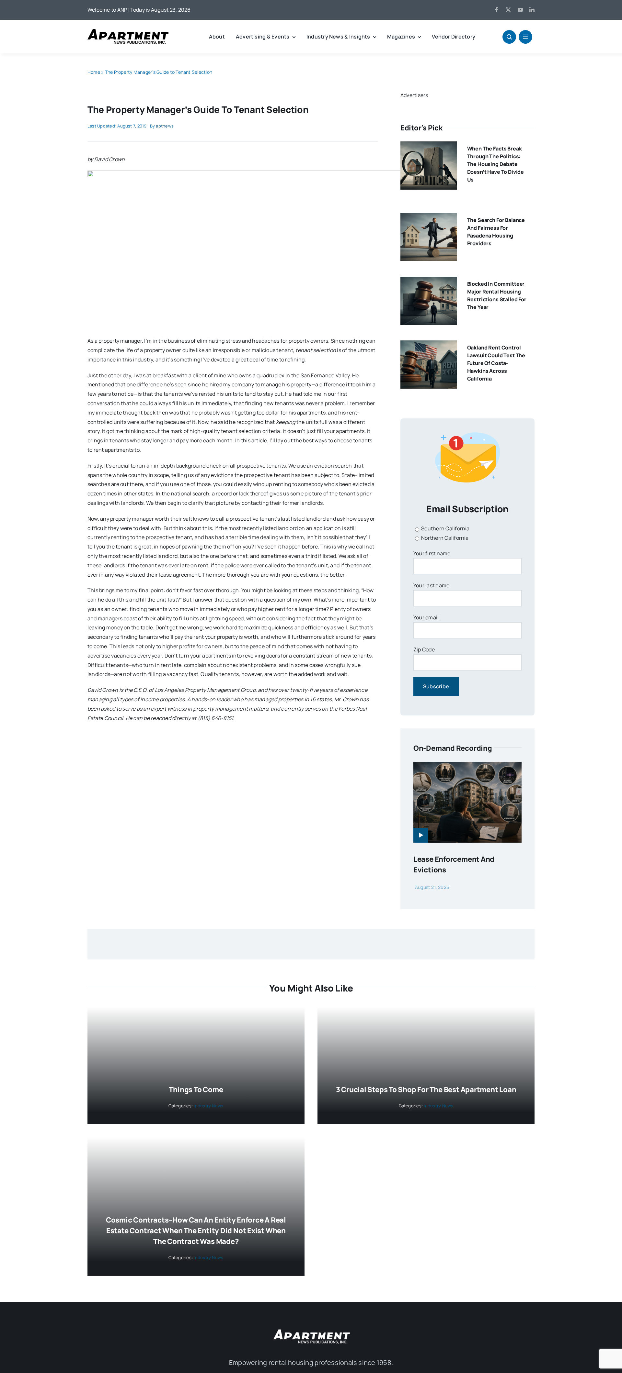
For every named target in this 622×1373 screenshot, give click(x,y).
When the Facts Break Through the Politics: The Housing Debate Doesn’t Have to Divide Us (495, 164)
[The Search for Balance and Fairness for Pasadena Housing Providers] (428, 217)
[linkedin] (532, 9)
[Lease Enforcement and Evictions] (467, 766)
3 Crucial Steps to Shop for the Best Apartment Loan (426, 1089)
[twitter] (508, 9)
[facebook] (496, 9)
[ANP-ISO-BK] (127, 31)
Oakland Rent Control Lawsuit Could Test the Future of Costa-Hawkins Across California (496, 363)
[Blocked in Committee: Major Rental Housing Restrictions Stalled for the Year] (428, 281)
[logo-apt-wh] (311, 1330)
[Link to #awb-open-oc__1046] (509, 37)
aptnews (165, 126)
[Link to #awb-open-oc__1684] (525, 37)
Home (93, 72)
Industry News (208, 1106)
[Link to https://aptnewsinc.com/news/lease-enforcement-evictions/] (420, 835)
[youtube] (520, 9)
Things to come (196, 1089)
